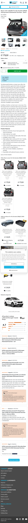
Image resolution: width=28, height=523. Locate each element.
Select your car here (15, 6)
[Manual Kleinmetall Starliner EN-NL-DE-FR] (3, 40)
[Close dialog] (25, 250)
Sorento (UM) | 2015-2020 (14, 311)
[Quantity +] (6, 71)
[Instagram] (20, 519)
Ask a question (6, 50)
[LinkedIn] (23, 519)
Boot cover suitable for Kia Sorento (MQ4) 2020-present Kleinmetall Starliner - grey (7, 173)
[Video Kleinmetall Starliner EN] (10, 40)
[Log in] (23, 2)
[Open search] (21, 3)
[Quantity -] (2, 71)
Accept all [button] (14, 267)
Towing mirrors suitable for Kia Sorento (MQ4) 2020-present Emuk (7, 283)
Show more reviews (14, 460)
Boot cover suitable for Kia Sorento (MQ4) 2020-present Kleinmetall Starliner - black (7, 200)
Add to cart (17, 71)
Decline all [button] (14, 263)
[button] (13, 270)
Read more (4, 260)
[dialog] (14, 261)
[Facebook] (17, 519)
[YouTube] (26, 519)
